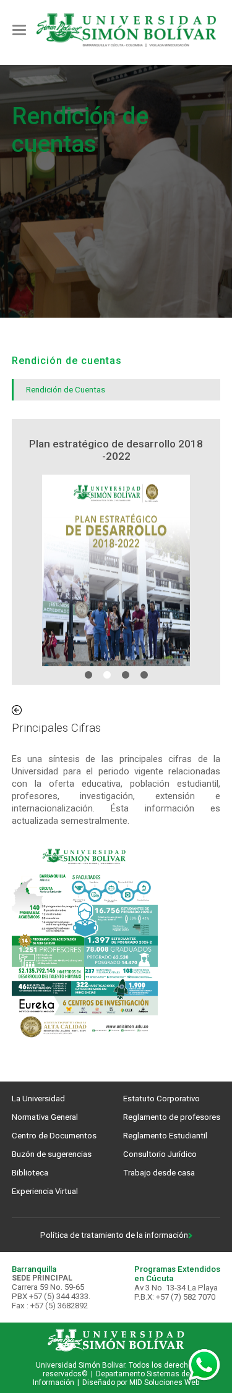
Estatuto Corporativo (161, 1098)
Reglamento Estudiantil (165, 1135)
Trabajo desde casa (159, 1172)
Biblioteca (30, 1172)
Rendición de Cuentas (65, 389)
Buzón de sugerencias (52, 1154)
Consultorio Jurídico (160, 1154)
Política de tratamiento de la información (114, 1235)
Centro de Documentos (54, 1135)
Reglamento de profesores (171, 1117)
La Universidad (38, 1098)
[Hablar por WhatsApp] (204, 1365)
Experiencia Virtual (45, 1191)
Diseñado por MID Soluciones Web (140, 1382)
